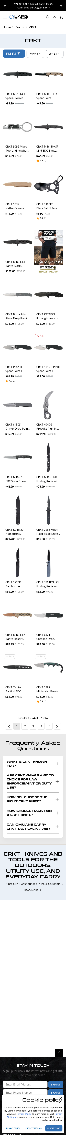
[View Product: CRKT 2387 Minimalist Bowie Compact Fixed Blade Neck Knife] (48, 668)
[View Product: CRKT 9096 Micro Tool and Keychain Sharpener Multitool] (17, 127)
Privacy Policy (24, 1114)
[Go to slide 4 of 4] (61, 5)
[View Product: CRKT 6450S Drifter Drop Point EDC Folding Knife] (17, 405)
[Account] (54, 17)
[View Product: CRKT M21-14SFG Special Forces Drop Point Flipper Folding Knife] (17, 74)
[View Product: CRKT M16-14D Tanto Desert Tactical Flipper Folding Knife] (17, 615)
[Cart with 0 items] (61, 17)
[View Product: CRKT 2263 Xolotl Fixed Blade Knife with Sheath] (48, 510)
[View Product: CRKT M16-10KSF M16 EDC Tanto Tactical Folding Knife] (48, 127)
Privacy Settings (34, 1128)
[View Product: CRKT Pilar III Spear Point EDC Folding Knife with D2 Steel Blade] (17, 347)
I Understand (53, 1128)
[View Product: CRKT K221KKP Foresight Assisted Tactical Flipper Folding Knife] (48, 295)
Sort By (53, 54)
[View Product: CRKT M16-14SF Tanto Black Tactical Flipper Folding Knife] (17, 242)
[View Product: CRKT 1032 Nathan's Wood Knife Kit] (17, 184)
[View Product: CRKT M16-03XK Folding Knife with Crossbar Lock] (48, 457)
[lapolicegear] (18, 17)
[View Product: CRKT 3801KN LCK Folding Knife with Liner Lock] (48, 562)
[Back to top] (59, 1053)
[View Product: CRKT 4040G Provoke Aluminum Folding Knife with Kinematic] (48, 405)
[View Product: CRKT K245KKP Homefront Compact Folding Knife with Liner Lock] (17, 510)
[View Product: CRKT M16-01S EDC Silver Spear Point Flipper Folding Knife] (17, 457)
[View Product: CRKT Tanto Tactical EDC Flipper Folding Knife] (17, 668)
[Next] (57, 726)
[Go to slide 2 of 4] (4, 5)
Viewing (33, 53)
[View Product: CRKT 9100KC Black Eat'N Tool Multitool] (48, 184)
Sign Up (55, 1084)
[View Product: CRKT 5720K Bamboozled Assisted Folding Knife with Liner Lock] (17, 562)
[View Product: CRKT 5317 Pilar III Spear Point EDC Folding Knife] (48, 347)
